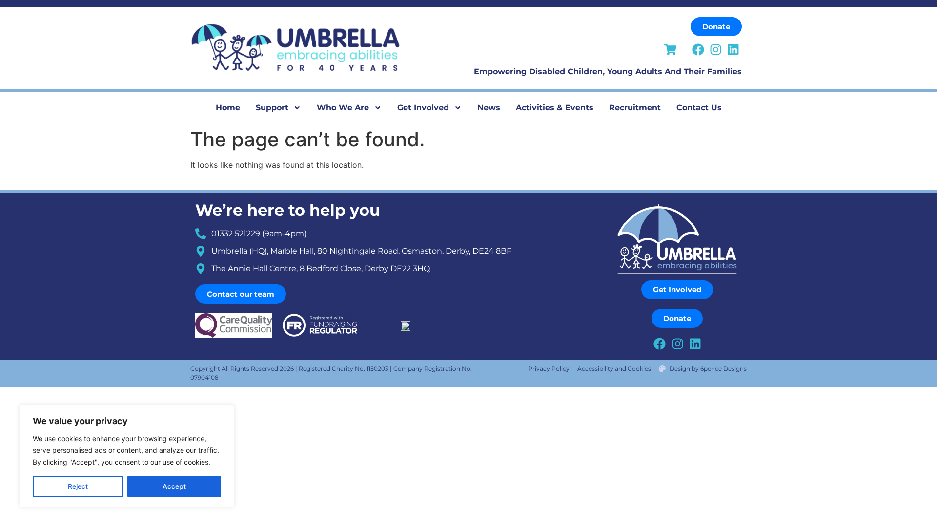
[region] (127, 456)
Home (228, 107)
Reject (78, 486)
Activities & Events (554, 107)
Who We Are (343, 107)
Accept (174, 486)
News (488, 107)
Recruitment (635, 107)
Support (272, 107)
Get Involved (423, 107)
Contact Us (699, 107)
